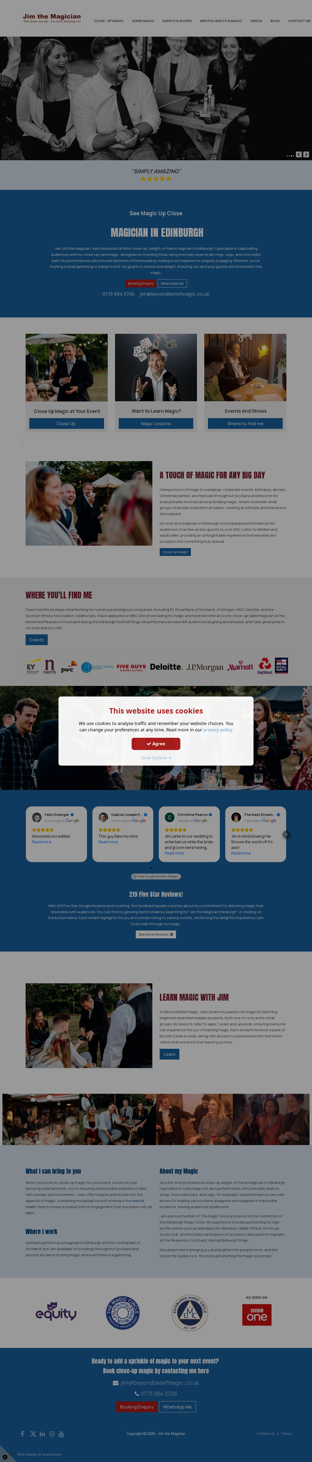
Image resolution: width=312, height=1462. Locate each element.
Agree (158, 744)
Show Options (155, 757)
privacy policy (218, 730)
